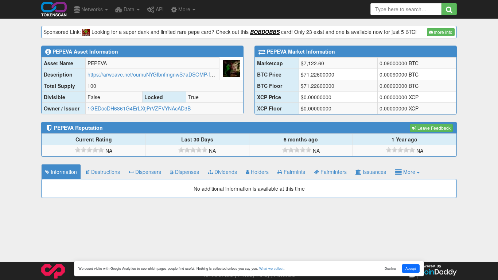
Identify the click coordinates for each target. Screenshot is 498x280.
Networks (92, 9)
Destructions (105, 171)
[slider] (89, 150)
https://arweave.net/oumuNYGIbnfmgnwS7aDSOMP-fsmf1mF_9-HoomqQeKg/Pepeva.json (191, 74)
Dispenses (186, 171)
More (184, 9)
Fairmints (293, 171)
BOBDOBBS (265, 31)
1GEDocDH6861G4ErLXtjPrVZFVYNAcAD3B (139, 108)
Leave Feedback (433, 128)
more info (442, 32)
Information (63, 171)
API (159, 9)
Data (129, 9)
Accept (410, 268)
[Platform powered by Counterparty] (53, 270)
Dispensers (147, 171)
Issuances (373, 171)
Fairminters (333, 171)
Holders (259, 171)
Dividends (225, 171)
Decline (390, 268)
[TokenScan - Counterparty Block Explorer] (54, 8)
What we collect (271, 268)
